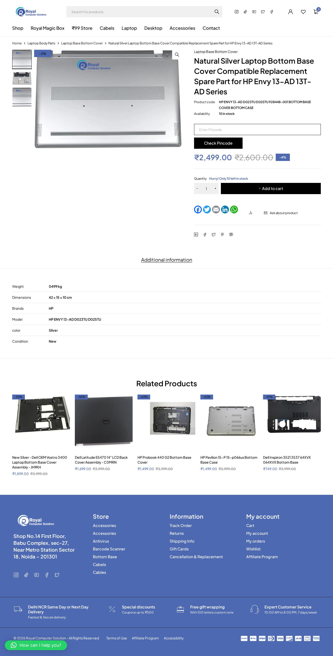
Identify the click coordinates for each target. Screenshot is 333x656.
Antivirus (101, 541)
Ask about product (284, 213)
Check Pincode (218, 143)
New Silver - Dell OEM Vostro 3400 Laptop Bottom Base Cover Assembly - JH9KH (39, 462)
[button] (177, 55)
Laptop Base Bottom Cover (82, 43)
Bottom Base (105, 556)
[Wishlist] (303, 11)
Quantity (221, 178)
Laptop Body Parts (41, 43)
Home (17, 43)
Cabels (99, 564)
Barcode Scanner (109, 549)
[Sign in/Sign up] (290, 11)
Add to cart (272, 188)
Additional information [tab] (166, 260)
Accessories (104, 525)
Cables (99, 572)
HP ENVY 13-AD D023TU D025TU (75, 319)
